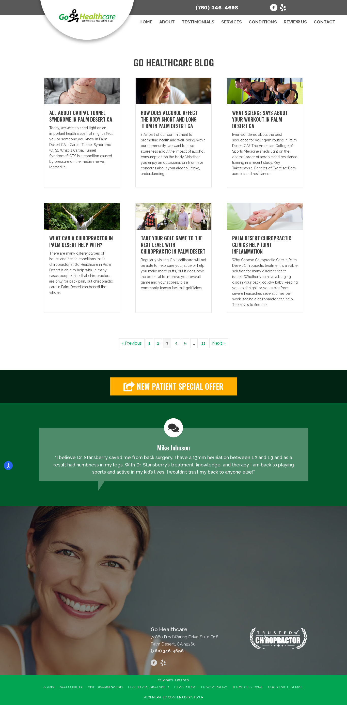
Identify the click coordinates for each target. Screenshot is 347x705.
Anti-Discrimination (105, 687)
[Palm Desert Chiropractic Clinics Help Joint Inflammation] (265, 215)
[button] (173, 386)
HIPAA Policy (185, 687)
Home (145, 21)
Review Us (295, 21)
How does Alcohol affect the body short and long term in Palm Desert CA (169, 119)
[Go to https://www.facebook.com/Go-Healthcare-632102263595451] (273, 8)
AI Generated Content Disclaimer (173, 697)
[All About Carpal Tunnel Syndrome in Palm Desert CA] (82, 90)
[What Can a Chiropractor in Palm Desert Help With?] (82, 215)
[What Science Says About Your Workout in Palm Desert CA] (265, 90)
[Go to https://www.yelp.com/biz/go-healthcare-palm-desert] (283, 8)
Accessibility (71, 687)
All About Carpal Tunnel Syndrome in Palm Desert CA (80, 116)
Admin (48, 687)
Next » (219, 343)
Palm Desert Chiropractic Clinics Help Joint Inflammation (261, 244)
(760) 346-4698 (217, 7)
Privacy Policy (214, 687)
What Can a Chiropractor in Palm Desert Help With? (81, 241)
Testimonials (198, 21)
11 (203, 343)
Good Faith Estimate (286, 687)
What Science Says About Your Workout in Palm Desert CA (260, 119)
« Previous (131, 343)
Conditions (263, 21)
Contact (324, 21)
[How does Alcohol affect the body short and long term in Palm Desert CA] (173, 90)
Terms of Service (247, 687)
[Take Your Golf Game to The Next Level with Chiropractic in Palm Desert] (173, 215)
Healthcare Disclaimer (148, 687)
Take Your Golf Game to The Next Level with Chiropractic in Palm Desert (173, 244)
